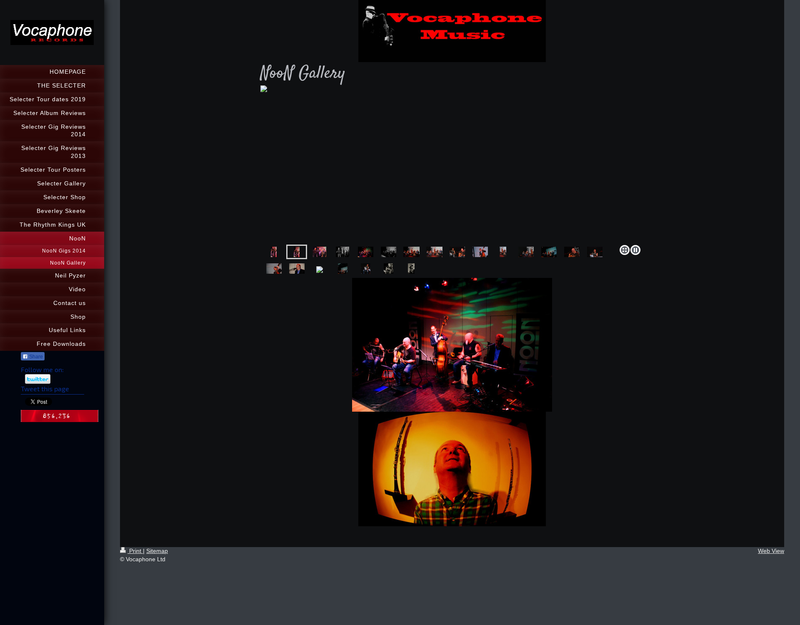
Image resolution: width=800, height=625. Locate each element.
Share (35, 357)
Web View (771, 551)
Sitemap (157, 551)
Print (135, 551)
